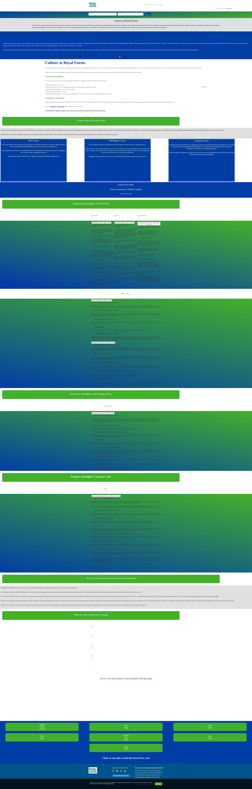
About (146, 4)
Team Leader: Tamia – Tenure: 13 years (124, 222)
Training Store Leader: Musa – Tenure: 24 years (103, 342)
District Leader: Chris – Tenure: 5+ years (103, 413)
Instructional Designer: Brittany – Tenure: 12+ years (106, 496)
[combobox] (102, 14)
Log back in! (229, 8)
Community (151, 4)
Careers (157, 4)
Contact (161, 4)
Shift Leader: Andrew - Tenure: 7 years (101, 222)
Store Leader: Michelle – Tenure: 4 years (101, 300)
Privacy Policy (108, 783)
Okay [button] (159, 784)
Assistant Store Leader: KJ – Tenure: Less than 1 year (149, 223)
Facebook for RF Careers (121, 775)
